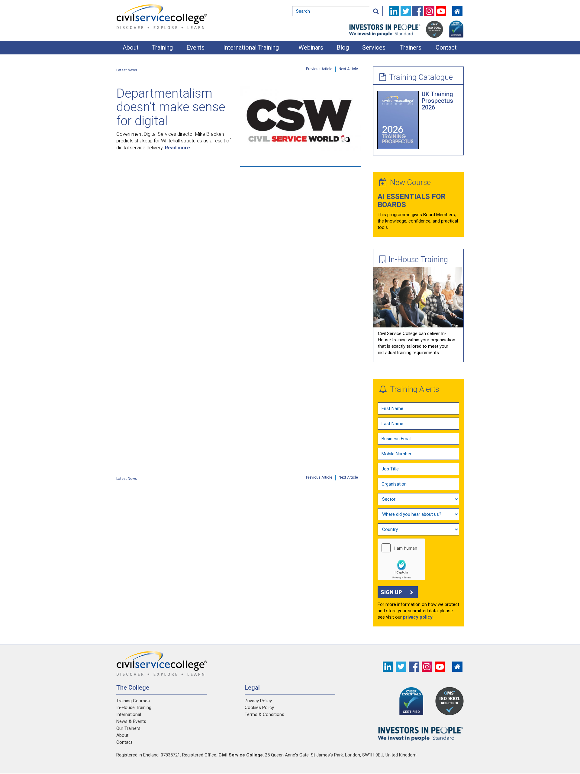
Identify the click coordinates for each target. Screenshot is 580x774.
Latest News (126, 70)
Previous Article (319, 69)
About (131, 47)
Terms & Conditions (264, 714)
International (128, 714)
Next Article (348, 69)
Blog (343, 47)
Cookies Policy (259, 707)
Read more (177, 148)
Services (373, 47)
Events (195, 47)
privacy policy (418, 617)
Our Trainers (128, 728)
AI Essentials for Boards (412, 200)
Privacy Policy (258, 701)
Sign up (391, 592)
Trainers (410, 47)
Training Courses (133, 701)
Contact (446, 47)
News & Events (131, 721)
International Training (251, 47)
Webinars (310, 47)
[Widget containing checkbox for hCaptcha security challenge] (401, 559)
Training (162, 47)
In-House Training (418, 259)
